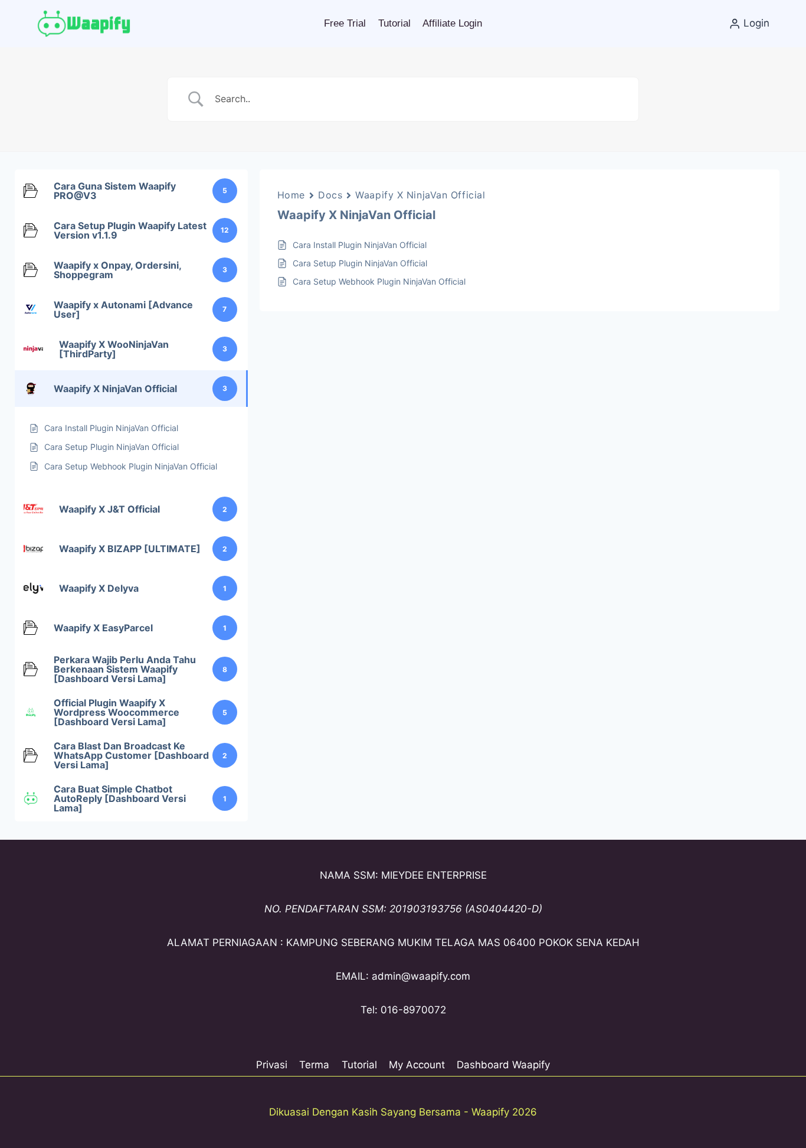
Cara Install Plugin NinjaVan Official (360, 245)
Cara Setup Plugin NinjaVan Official (360, 263)
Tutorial (394, 23)
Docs (330, 195)
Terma (314, 1065)
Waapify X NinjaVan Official (420, 195)
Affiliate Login (452, 23)
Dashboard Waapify (503, 1065)
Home (291, 195)
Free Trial (345, 23)
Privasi (271, 1065)
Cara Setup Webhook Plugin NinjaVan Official (379, 281)
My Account (417, 1065)
